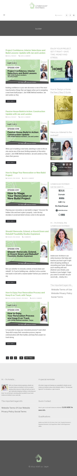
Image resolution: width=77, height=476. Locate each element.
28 (22, 358)
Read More (10, 101)
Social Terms (20, 411)
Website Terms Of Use (11, 408)
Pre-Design (16, 178)
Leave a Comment (25, 56)
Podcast (13, 56)
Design (13, 298)
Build (8, 56)
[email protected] (64, 389)
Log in (46, 466)
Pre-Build (25, 298)
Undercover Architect (38, 5)
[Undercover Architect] (38, 458)
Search (59, 15)
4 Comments (27, 237)
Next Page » (29, 358)
